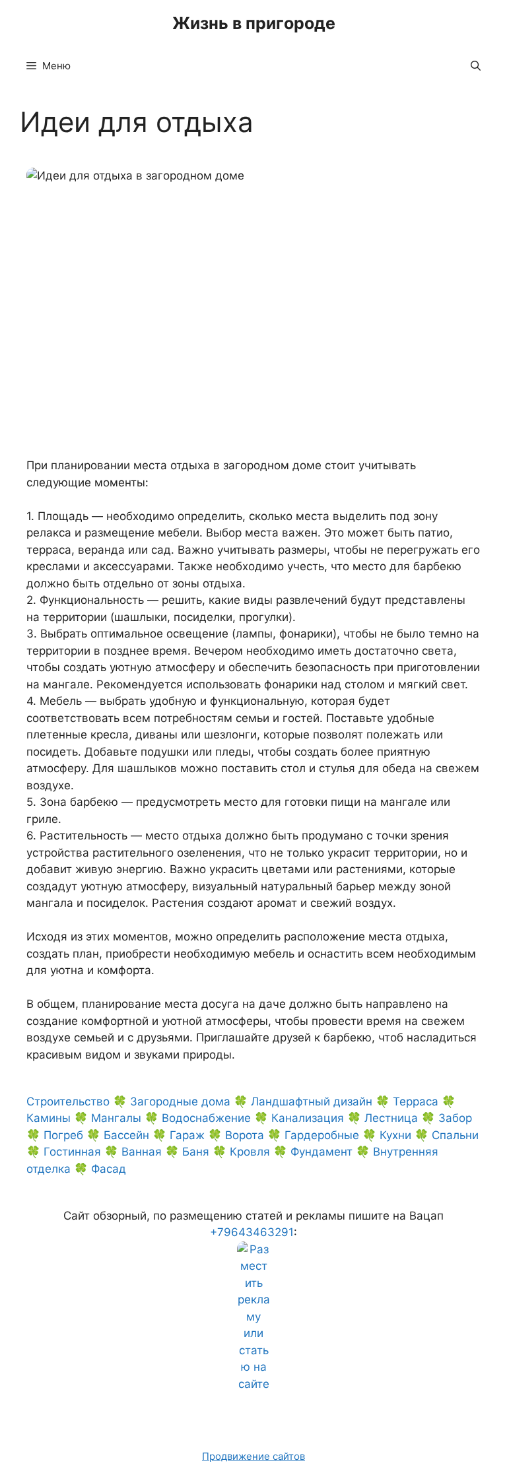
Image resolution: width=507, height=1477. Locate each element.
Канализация (307, 1118)
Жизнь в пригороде (253, 23)
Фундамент (321, 1151)
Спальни (455, 1135)
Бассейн (126, 1135)
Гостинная (72, 1151)
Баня (195, 1151)
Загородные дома (180, 1101)
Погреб (63, 1135)
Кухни (395, 1135)
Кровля (250, 1151)
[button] (475, 66)
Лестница (391, 1118)
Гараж (187, 1135)
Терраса (415, 1101)
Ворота (244, 1135)
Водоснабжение (206, 1118)
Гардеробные (322, 1135)
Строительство (68, 1101)
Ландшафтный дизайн (311, 1101)
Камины (48, 1118)
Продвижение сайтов (253, 1456)
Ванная (141, 1151)
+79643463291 (252, 1232)
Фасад (108, 1168)
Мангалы (116, 1118)
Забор (455, 1118)
